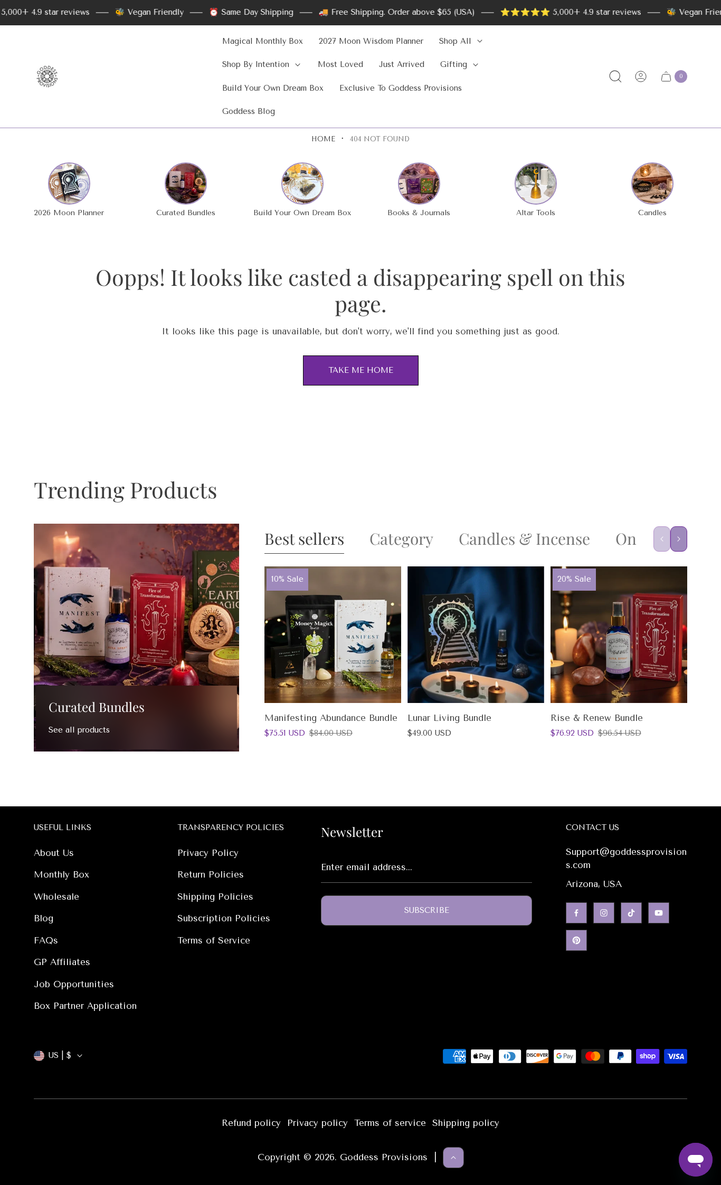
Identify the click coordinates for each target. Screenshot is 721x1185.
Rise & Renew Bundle (597, 717)
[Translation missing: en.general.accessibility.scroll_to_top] (453, 1157)
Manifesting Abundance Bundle (330, 717)
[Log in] (640, 76)
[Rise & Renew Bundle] (619, 634)
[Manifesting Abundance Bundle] (332, 634)
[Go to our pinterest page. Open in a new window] (576, 940)
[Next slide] (678, 539)
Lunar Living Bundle (449, 717)
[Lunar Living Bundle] (475, 634)
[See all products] (136, 637)
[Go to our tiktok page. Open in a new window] (631, 912)
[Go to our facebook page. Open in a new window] (576, 912)
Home (323, 139)
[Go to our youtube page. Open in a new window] (658, 912)
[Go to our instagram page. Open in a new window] (603, 912)
